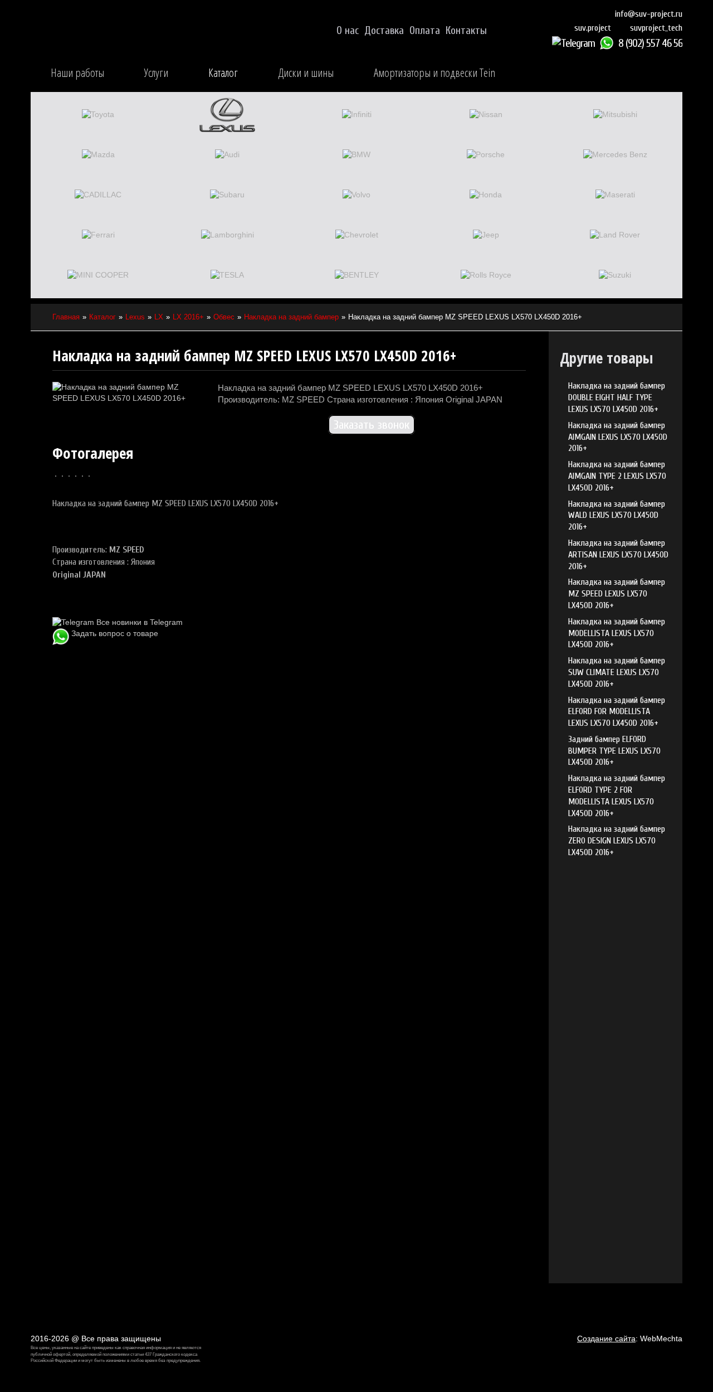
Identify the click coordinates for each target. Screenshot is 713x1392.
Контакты (466, 31)
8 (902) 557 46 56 (650, 43)
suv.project (592, 28)
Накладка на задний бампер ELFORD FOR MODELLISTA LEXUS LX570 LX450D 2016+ (616, 712)
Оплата (424, 31)
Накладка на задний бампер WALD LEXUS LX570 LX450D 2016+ (616, 515)
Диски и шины (306, 72)
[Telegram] (575, 43)
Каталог (223, 72)
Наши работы (77, 72)
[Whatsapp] (608, 43)
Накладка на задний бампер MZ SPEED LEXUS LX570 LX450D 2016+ (616, 593)
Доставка (384, 31)
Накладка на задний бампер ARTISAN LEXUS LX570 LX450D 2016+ (618, 554)
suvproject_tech (656, 28)
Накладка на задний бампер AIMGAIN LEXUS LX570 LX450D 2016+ (617, 437)
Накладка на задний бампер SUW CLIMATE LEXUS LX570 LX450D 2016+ (616, 672)
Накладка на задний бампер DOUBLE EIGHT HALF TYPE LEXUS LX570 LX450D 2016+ (616, 397)
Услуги (156, 72)
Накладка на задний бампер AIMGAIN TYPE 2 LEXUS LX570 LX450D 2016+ (617, 476)
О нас (347, 31)
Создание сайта (606, 1338)
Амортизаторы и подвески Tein (434, 72)
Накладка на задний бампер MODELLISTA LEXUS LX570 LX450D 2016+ (616, 633)
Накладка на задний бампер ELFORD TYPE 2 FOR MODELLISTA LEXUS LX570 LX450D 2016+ (616, 795)
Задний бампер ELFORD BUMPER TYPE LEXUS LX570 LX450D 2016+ (614, 751)
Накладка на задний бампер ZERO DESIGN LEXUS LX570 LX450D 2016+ (616, 840)
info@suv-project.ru (648, 14)
